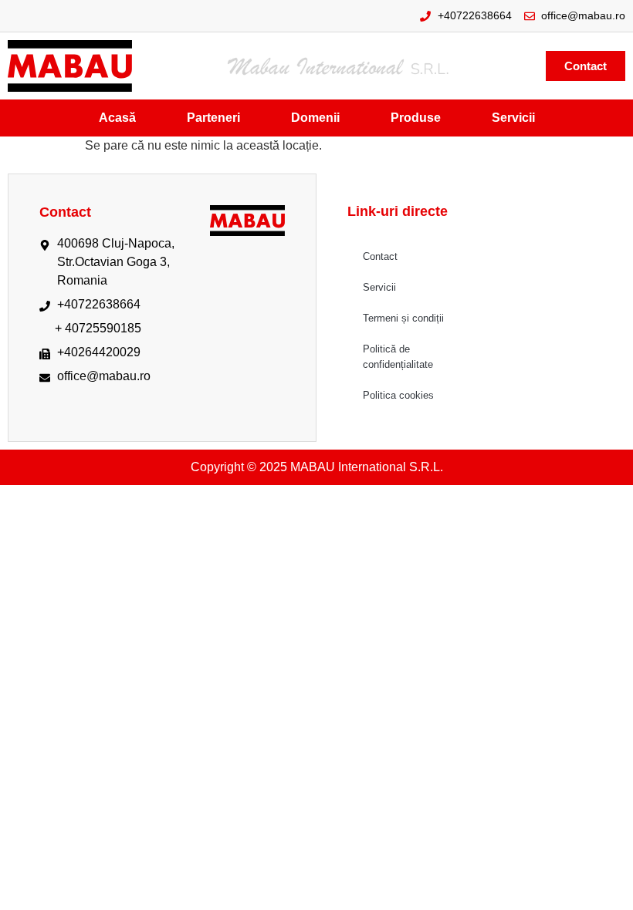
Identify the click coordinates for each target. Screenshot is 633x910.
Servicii (379, 287)
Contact (380, 256)
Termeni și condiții (403, 318)
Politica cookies (398, 395)
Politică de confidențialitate (398, 356)
